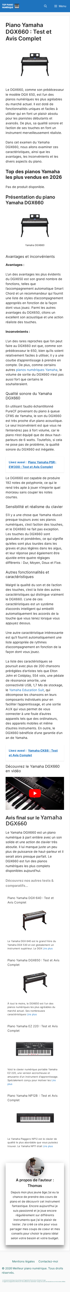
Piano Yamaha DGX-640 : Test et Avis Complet (30, 900)
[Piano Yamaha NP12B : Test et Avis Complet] (33, 1133)
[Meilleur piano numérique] (11, 6)
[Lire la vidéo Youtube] (35, 793)
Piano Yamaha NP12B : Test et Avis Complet (32, 1098)
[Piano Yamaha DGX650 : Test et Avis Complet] (33, 997)
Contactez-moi (48, 1261)
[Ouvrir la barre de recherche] (45, 6)
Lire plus (48, 948)
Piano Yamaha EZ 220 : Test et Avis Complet (32, 1028)
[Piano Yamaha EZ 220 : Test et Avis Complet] (33, 1063)
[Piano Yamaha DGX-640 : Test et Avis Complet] (33, 935)
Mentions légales (23, 1261)
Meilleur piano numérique (30, 1268)
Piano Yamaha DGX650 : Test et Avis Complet (33, 962)
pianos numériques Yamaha (36, 370)
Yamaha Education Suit (26, 690)
